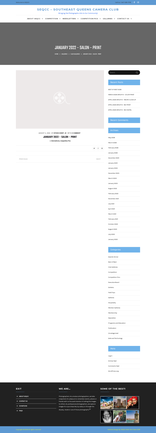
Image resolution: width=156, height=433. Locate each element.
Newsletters (69, 19)
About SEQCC (33, 19)
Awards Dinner (113, 257)
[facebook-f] (134, 2)
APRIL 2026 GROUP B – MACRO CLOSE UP (122, 100)
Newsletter (112, 318)
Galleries (107, 19)
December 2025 (113, 158)
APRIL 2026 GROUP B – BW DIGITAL (120, 110)
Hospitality (112, 303)
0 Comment (76, 133)
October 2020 (113, 224)
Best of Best (112, 262)
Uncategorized (113, 333)
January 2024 (113, 168)
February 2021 (113, 219)
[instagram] (138, 2)
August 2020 (112, 229)
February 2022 (113, 193)
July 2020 (111, 234)
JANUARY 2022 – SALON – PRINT (60, 137)
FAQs (21, 411)
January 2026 (113, 153)
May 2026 (111, 138)
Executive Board (113, 282)
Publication (112, 328)
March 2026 (112, 143)
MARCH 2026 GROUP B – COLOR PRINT (121, 95)
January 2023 (113, 183)
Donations (23, 406)
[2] (90, 409)
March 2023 (112, 178)
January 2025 (113, 163)
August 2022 (112, 188)
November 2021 (113, 199)
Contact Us (123, 19)
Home (56, 54)
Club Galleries (75, 54)
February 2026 (113, 148)
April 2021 (111, 209)
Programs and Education (117, 323)
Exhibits (111, 287)
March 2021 (112, 214)
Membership (112, 313)
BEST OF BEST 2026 (114, 89)
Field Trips (111, 292)
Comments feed (113, 366)
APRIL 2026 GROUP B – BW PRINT (119, 105)
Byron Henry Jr (60, 133)
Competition (51, 19)
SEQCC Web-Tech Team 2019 (130, 429)
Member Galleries (114, 308)
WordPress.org (113, 371)
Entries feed (112, 361)
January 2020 (113, 239)
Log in (110, 356)
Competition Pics (89, 19)
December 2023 (113, 173)
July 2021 (111, 204)
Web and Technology (115, 338)
